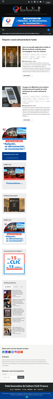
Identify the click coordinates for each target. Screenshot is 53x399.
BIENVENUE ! (18, 389)
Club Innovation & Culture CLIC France (26, 386)
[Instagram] (38, 2)
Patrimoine (30, 101)
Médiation (32, 56)
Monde (38, 56)
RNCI (35, 389)
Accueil (11, 389)
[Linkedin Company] (29, 2)
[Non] (51, 395)
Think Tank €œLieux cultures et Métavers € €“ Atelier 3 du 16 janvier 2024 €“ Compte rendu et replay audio (18, 330)
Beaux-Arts (25, 56)
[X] (32, 2)
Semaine (16, 286)
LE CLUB (24, 389)
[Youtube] (40, 2)
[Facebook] (35, 2)
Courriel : (4, 374)
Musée (43, 56)
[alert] (14, 158)
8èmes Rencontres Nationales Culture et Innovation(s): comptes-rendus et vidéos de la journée (17, 293)
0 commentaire (36, 58)
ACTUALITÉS (26, 54)
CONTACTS (40, 389)
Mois (22, 286)
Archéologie (44, 54)
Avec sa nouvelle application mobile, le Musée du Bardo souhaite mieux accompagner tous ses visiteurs (36, 49)
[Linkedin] (6, 352)
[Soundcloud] (43, 2)
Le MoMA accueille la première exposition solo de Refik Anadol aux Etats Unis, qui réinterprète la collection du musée (18, 311)
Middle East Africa (27, 98)
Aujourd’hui (8, 286)
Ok (26, 396)
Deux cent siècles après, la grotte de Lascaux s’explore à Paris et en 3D (18, 319)
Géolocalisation (45, 96)
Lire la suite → (27, 75)
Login (48, 2)
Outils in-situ (41, 98)
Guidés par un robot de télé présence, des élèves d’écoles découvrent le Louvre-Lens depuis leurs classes (18, 302)
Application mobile (35, 54)
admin (31, 58)
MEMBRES (30, 389)
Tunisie (36, 101)
